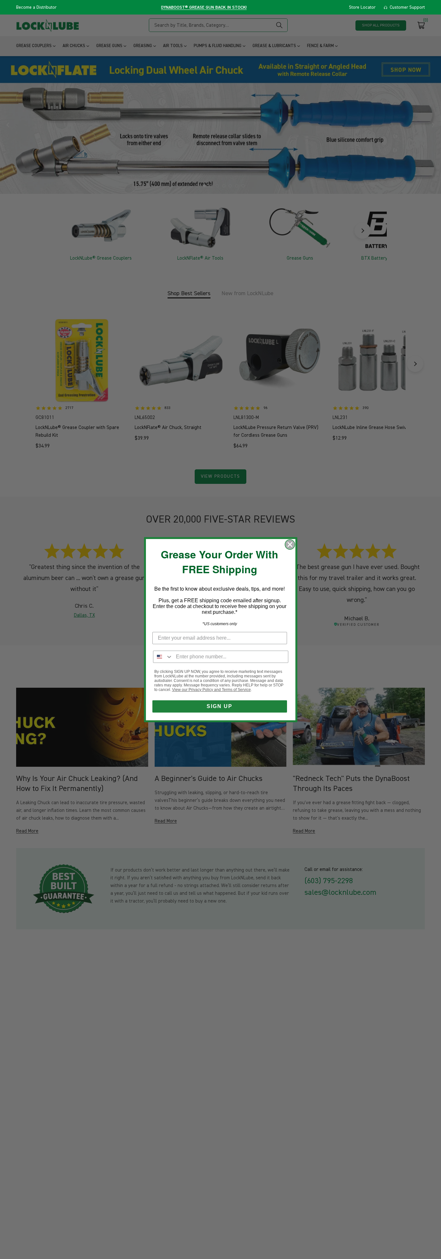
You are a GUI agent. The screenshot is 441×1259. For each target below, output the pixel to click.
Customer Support (407, 7)
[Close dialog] (290, 544)
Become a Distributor (36, 7)
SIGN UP (219, 706)
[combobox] (163, 657)
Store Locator (362, 7)
